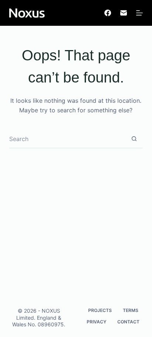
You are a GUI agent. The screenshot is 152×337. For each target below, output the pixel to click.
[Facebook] (107, 13)
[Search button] (134, 139)
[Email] (123, 13)
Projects (100, 310)
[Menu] (139, 13)
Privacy (96, 321)
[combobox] (67, 139)
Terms (130, 310)
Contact (128, 321)
